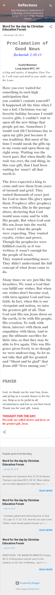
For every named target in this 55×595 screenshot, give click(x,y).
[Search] (51, 6)
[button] (51, 27)
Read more (46, 490)
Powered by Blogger (29, 583)
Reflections (27, 5)
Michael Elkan (34, 589)
